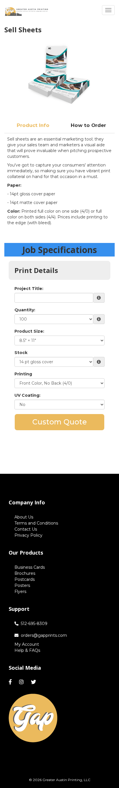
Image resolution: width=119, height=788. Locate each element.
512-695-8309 (34, 623)
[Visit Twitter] (34, 682)
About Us (23, 517)
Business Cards (29, 567)
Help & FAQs (27, 650)
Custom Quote (59, 422)
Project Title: (28, 288)
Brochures (24, 573)
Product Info (33, 125)
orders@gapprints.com (44, 635)
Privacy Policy (28, 535)
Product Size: (29, 331)
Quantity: (24, 309)
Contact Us (25, 529)
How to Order (88, 125)
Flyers (20, 591)
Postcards (24, 579)
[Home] (33, 718)
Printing (23, 374)
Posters (22, 585)
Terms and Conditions (36, 523)
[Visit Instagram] (22, 682)
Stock (20, 352)
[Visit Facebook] (11, 682)
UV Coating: (27, 395)
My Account (26, 644)
